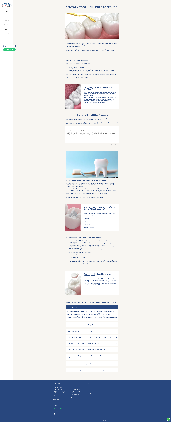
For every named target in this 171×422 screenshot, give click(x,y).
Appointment (10, 46)
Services (7, 20)
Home (6, 11)
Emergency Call (58, 408)
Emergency (10, 49)
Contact (7, 34)
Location (6, 25)
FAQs (6, 29)
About (6, 16)
